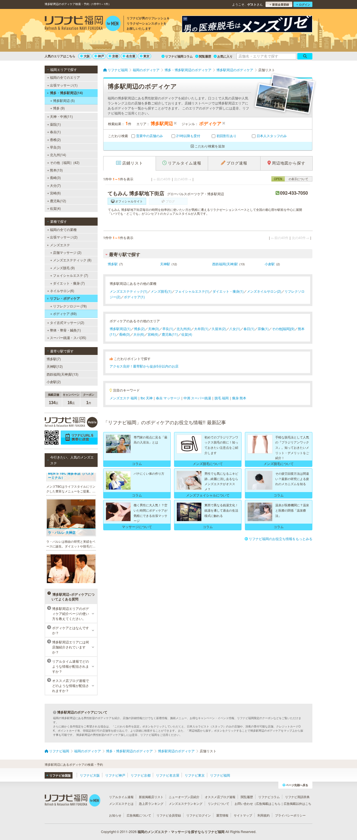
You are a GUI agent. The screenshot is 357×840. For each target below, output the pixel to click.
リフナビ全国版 (60, 775)
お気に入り (225, 56)
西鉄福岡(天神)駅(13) (62, 374)
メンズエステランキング (185, 803)
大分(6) (138, 334)
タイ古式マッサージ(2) (67, 322)
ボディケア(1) (134, 296)
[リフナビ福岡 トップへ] (83, 24)
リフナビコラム (269, 796)
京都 (115, 56)
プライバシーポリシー (290, 815)
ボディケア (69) (65, 313)
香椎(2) (55, 139)
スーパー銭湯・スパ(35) (68, 337)
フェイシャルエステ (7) (70, 275)
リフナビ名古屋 (167, 775)
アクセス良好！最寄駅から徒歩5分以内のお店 (144, 366)
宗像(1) (263, 328)
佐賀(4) (55, 208)
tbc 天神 (147, 397)
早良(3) (55, 147)
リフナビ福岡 (220, 775)
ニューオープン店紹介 (184, 796)
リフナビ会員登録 (168, 815)
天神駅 (165, 263)
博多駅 (113, 263)
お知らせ (115, 815)
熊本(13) (56, 170)
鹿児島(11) (170, 334)
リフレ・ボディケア (65, 298)
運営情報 (222, 815)
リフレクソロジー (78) (70, 306)
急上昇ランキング (151, 803)
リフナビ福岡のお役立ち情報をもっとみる (280, 538)
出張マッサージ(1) (64, 85)
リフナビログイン (198, 815)
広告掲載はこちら (268, 803)
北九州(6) (184, 328)
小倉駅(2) (54, 381)
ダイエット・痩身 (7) (69, 283)
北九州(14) (58, 154)
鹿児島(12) (58, 200)
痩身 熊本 (239, 397)
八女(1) (234, 328)
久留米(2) (219, 328)
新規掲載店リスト (151, 796)
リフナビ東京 (195, 775)
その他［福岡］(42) (64, 162)
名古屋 (130, 56)
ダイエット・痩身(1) (228, 291)
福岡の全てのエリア (65, 77)
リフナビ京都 (141, 775)
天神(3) (153, 328)
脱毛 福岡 (221, 397)
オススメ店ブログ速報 (220, 796)
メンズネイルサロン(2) (264, 291)
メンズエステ (60, 244)
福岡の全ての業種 (63, 229)
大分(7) (55, 185)
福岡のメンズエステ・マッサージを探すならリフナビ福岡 (181, 831)
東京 (146, 56)
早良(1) (167, 328)
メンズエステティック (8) (72, 259)
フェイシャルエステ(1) (192, 291)
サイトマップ (243, 815)
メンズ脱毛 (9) (64, 267)
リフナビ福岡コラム (179, 56)
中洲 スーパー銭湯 (197, 397)
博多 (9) (59, 108)
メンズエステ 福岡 (123, 397)
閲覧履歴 (205, 56)
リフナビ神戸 (115, 775)
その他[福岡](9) (283, 328)
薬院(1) (55, 124)
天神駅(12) (55, 366)
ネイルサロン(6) (62, 290)
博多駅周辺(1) (120, 328)
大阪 (87, 56)
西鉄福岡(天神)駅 (225, 263)
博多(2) (139, 328)
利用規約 (263, 815)
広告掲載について (139, 815)
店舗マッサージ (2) (67, 252)
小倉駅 (270, 263)
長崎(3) (55, 177)
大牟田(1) (201, 328)
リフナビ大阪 (90, 775)
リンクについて (218, 803)
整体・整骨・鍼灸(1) (65, 330)
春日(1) (248, 328)
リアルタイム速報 (121, 796)
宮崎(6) (55, 192)
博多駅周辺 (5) (64, 100)
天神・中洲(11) (61, 116)
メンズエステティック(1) (128, 291)
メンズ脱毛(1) (161, 291)
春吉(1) (55, 131)
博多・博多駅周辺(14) (66, 92)
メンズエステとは (121, 803)
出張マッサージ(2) (64, 237)
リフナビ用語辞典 (297, 796)
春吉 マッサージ (168, 397)
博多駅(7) (54, 358)
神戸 (101, 56)
